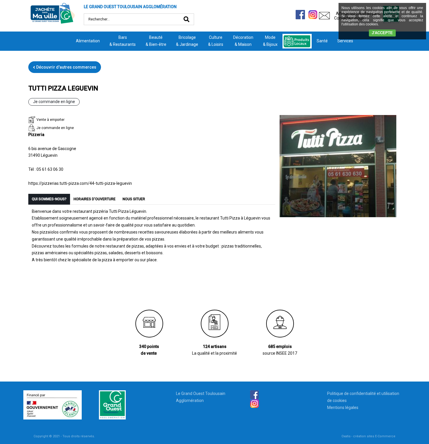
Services (345, 41)
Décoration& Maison (243, 41)
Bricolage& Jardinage (187, 41)
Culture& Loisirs (215, 41)
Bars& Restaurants (122, 41)
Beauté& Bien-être (156, 41)
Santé (322, 41)
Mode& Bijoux (270, 41)
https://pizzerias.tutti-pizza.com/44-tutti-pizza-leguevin (80, 183)
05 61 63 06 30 (49, 169)
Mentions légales (342, 407)
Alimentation (88, 41)
